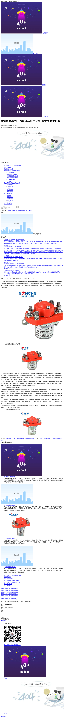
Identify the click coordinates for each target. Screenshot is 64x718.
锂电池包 (10, 191)
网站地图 (3, 620)
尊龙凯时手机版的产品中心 (12, 171)
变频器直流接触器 (12, 176)
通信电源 (10, 186)
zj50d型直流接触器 (9, 476)
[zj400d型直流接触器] (17, 565)
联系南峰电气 (8, 204)
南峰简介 (10, 195)
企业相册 (10, 198)
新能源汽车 (10, 184)
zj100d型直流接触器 (10, 505)
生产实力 (10, 200)
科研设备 (10, 202)
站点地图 (35, 53)
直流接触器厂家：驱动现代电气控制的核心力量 (20, 438)
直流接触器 (7, 167)
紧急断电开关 (11, 179)
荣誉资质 (10, 197)
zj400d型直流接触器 (10, 567)
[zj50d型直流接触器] (21, 475)
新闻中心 (45, 85)
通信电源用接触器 (12, 177)
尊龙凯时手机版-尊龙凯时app (12, 165)
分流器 (9, 181)
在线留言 (45, 33)
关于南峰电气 (8, 193)
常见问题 (45, 116)
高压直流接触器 (8, 169)
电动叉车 (10, 190)
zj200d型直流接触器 (10, 538)
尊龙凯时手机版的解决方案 (12, 183)
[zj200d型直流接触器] (21, 537)
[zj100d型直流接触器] (17, 503)
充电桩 (9, 188)
